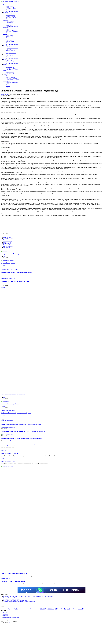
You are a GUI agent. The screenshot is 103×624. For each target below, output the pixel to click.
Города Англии (9, 25)
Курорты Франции (10, 30)
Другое (8, 87)
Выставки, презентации (12, 82)
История (8, 46)
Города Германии (10, 21)
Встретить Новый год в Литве (10, 404)
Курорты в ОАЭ (10, 72)
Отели (7, 83)
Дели (15, 609)
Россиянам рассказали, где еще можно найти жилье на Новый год (21, 445)
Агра (6, 608)
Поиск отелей (6, 244)
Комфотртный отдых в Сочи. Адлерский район (15, 281)
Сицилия (75, 608)
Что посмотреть (10, 22)
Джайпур (19, 608)
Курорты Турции (10, 41)
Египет (5, 45)
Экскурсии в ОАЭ (10, 73)
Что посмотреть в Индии (12, 69)
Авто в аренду (6, 247)
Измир (32, 608)
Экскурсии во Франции (12, 31)
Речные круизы (7, 243)
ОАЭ (4, 70)
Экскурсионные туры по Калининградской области (16, 272)
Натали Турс (60, 608)
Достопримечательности (12, 11)
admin (4, 256)
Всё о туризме (6, 81)
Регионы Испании (10, 16)
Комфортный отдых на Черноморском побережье (16, 413)
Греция (5, 34)
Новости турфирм (10, 50)
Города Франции (10, 29)
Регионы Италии (10, 10)
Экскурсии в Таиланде (11, 78)
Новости (8, 86)
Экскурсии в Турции (11, 42)
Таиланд (5, 74)
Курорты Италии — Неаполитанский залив (14, 573)
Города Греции (9, 35)
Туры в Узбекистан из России (10, 597)
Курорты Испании (10, 15)
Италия (5, 4)
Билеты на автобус (7, 241)
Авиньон (3, 608)
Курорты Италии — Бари (8, 461)
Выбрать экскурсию (8, 246)
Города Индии (9, 65)
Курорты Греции (10, 36)
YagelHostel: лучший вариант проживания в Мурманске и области (21, 424)
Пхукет (67, 608)
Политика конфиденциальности (11, 617)
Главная (5, 612)
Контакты (5, 614)
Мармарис (52, 608)
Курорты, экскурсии (11, 56)
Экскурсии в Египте (11, 53)
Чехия (4, 54)
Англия (5, 23)
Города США (9, 60)
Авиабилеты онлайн (8, 238)
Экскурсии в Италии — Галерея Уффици (13, 581)
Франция (5, 27)
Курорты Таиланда (10, 77)
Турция (5, 39)
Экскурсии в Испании (11, 17)
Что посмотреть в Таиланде (12, 79)
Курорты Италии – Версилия (9, 453)
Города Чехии (9, 55)
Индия (5, 64)
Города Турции (9, 40)
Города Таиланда (10, 75)
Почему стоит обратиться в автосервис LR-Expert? (15, 600)
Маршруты (8, 84)
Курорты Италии (10, 7)
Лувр (46, 608)
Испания (5, 12)
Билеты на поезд (7, 239)
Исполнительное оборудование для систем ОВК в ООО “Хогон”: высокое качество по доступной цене (28, 596)
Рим (72, 608)
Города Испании (10, 13)
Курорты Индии (10, 67)
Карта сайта (6, 615)
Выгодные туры (7, 237)
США (4, 59)
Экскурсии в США (10, 62)
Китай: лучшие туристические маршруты (13, 394)
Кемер (42, 609)
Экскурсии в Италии (11, 8)
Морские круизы (7, 242)
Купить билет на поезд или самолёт (11, 599)
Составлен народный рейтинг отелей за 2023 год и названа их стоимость (23, 431)
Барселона (11, 608)
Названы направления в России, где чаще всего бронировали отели (21, 438)
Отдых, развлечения (11, 51)
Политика (8, 49)
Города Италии (9, 6)
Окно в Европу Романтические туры (18, 622)
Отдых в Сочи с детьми (8, 263)
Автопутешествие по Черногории (11, 254)
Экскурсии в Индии (11, 68)
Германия (5, 20)
